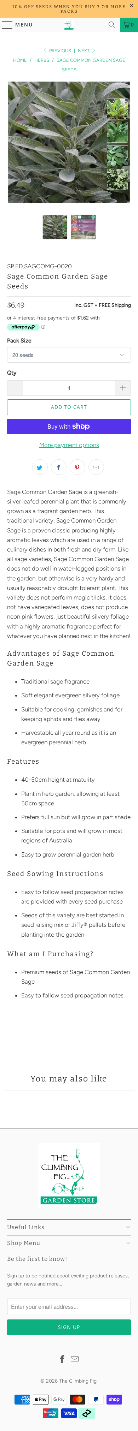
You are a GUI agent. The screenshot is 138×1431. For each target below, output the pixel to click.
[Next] (125, 142)
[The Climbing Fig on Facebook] (62, 1359)
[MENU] (4, 25)
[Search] (112, 25)
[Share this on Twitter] (40, 467)
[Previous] (12, 142)
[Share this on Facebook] (59, 467)
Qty (11, 372)
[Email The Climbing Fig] (75, 1359)
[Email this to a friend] (96, 467)
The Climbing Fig (78, 1381)
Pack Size (19, 340)
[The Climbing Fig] (69, 25)
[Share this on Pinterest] (77, 467)
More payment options (69, 444)
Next (84, 50)
